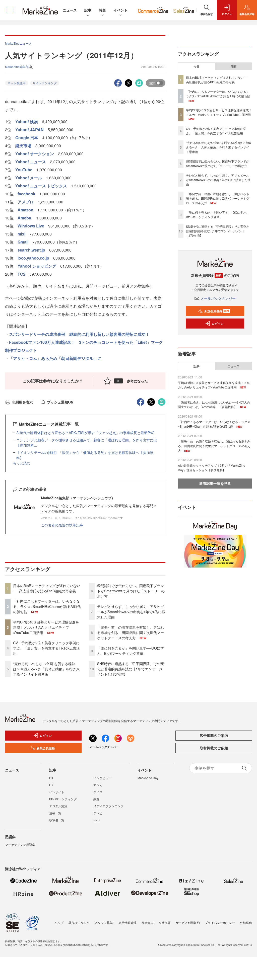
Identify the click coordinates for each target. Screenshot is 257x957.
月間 (233, 66)
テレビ (97, 813)
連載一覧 (55, 813)
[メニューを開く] (10, 10)
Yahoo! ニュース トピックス (41, 186)
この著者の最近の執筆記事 (62, 524)
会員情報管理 (127, 922)
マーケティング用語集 (20, 844)
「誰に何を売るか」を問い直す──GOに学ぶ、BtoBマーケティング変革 (130, 651)
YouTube (23, 170)
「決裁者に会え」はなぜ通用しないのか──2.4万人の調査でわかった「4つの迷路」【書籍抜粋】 (214, 404)
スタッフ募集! (104, 922)
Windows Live (31, 226)
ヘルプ (58, 922)
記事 (87, 10)
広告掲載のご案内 (214, 735)
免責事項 (148, 922)
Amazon (25, 210)
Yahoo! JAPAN (29, 129)
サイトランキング (45, 83)
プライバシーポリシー (220, 922)
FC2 (21, 274)
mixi (21, 234)
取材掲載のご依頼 (214, 747)
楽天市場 (23, 145)
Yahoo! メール (28, 178)
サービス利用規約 (188, 922)
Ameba (25, 218)
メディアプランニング (108, 806)
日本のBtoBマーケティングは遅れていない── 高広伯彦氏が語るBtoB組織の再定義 (46, 588)
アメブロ (26, 202)
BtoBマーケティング (63, 799)
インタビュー (102, 778)
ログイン (218, 323)
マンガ (97, 785)
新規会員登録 (216, 311)
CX (51, 785)
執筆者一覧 (56, 820)
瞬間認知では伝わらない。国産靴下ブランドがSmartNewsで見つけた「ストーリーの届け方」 (131, 591)
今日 (197, 66)
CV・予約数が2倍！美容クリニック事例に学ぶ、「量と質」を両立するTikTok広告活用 (46, 648)
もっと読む (21, 462)
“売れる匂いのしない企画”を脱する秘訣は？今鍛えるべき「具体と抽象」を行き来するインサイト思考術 (46, 669)
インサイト (56, 792)
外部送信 (246, 922)
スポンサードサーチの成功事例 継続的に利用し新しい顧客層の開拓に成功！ (79, 334)
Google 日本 (26, 137)
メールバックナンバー (218, 298)
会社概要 (165, 922)
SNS (96, 820)
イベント (120, 10)
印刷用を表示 (22, 402)
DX (51, 778)
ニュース (70, 10)
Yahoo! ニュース (30, 162)
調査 (96, 799)
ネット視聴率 (17, 83)
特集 (102, 10)
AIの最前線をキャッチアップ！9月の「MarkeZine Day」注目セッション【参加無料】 (211, 467)
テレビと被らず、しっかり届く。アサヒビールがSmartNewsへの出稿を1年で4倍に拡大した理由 (131, 611)
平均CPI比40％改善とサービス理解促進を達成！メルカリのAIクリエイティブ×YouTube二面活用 (46, 627)
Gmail (23, 242)
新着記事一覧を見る (215, 483)
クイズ (97, 792)
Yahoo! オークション (34, 153)
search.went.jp (31, 250)
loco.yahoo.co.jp (33, 258)
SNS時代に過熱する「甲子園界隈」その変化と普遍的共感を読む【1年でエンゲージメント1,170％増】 (130, 669)
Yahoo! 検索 (26, 121)
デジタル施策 (58, 806)
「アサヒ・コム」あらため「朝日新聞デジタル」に (55, 358)
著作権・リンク (79, 922)
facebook (26, 194)
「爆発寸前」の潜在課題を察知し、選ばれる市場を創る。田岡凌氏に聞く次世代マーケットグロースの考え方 (130, 632)
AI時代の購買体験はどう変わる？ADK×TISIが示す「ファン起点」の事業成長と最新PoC (85, 432)
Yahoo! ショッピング (37, 266)
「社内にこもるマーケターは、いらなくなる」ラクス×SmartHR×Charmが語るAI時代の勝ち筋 (47, 606)
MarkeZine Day (148, 778)
